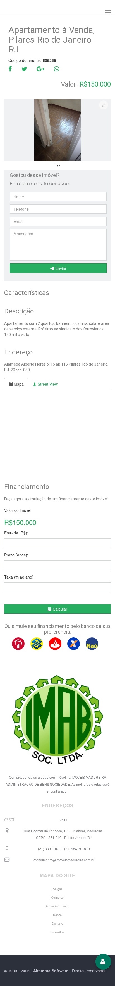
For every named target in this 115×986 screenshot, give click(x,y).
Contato (57, 923)
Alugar (57, 888)
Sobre (57, 914)
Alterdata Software (50, 970)
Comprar (57, 897)
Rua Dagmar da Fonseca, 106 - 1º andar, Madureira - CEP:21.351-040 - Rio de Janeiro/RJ (64, 834)
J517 (64, 819)
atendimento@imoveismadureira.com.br (63, 859)
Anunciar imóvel (58, 906)
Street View (47, 384)
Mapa (18, 384)
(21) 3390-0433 (64, 848)
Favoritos (58, 932)
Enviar (60, 268)
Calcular (59, 609)
